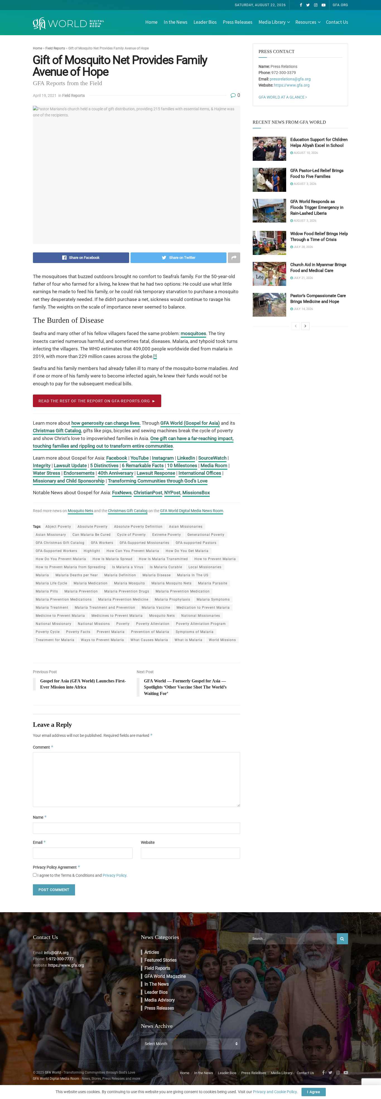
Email (39, 842)
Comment (43, 747)
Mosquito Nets (80, 510)
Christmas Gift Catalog (57, 430)
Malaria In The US (192, 575)
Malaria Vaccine (156, 608)
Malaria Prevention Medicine (123, 599)
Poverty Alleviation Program (201, 624)
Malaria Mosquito (129, 583)
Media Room (214, 465)
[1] (155, 356)
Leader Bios (205, 22)
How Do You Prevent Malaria (61, 559)
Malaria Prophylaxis (172, 599)
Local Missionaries (205, 567)
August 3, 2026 (304, 184)
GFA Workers (102, 543)
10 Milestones (182, 465)
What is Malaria (188, 640)
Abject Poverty (58, 527)
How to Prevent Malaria (215, 559)
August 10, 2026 (305, 153)
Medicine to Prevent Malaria (60, 616)
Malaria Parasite (212, 583)
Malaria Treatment (52, 608)
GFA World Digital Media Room (56, 1079)
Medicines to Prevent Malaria (117, 616)
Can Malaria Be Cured (92, 535)
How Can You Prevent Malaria (133, 551)
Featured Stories (160, 960)
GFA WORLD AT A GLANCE (282, 97)
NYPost (172, 492)
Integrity (41, 465)
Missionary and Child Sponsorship (69, 481)
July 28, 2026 (303, 247)
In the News (175, 22)
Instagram (163, 458)
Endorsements (79, 473)
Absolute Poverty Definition (138, 527)
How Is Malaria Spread (112, 559)
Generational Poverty (206, 535)
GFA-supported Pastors (196, 543)
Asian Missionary (51, 535)
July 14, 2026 (303, 309)
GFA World (53, 1072)
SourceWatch (212, 458)
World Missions (222, 640)
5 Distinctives (104, 465)
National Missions (94, 624)
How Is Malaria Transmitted (163, 559)
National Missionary (53, 624)
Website (148, 842)
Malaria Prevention (81, 591)
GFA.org (340, 5)
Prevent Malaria (111, 632)
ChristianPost (148, 492)
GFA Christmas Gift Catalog (60, 543)
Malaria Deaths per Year (77, 575)
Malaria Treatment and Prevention (105, 608)
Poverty (123, 624)
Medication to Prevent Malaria (203, 608)
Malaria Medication (91, 583)
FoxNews (122, 492)
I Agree (313, 1092)
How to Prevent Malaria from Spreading (71, 567)
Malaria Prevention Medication (183, 591)
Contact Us (337, 22)
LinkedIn (186, 458)
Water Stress (46, 473)
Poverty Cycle (48, 632)
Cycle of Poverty (131, 535)
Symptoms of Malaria (195, 632)
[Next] (305, 326)
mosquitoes (193, 333)
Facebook (116, 458)
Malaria (42, 575)
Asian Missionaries (185, 527)
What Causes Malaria (149, 640)
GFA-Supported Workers (56, 551)
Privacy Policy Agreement (56, 867)
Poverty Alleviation (153, 624)
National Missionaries (200, 616)
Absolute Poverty (93, 527)
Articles (151, 952)
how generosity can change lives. (106, 423)
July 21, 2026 (303, 278)
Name (40, 817)
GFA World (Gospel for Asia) (190, 423)
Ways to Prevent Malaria (102, 640)
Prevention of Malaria (150, 632)
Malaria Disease (157, 575)
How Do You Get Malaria (187, 551)
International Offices (200, 473)
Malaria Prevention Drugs (126, 591)
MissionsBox (196, 492)
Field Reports (55, 48)
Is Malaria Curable (166, 567)
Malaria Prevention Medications (64, 599)
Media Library (272, 22)
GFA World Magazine (165, 976)
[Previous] (295, 326)
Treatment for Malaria (55, 640)
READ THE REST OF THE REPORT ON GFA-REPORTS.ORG (94, 401)
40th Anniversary (115, 473)
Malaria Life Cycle (51, 583)
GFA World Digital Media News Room (191, 510)
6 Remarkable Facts (143, 465)
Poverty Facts (78, 632)
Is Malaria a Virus (127, 567)
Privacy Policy (114, 875)
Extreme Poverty (166, 535)
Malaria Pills (47, 591)
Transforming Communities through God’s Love (158, 481)
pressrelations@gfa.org (290, 79)
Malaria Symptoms (213, 599)
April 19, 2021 (45, 95)
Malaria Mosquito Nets (171, 583)
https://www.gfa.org (292, 85)
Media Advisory (159, 1000)
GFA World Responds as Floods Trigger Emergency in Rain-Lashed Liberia (316, 207)
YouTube (140, 458)
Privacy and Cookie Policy (275, 1092)
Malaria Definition (120, 575)
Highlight (92, 551)
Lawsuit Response (156, 473)
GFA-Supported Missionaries (144, 543)
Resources (305, 22)
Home (151, 22)
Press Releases (237, 22)
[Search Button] (342, 938)
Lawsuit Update (70, 465)
